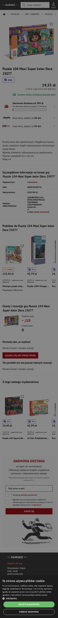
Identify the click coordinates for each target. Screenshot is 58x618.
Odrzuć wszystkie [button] (29, 612)
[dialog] (29, 597)
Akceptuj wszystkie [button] (29, 604)
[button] (29, 598)
